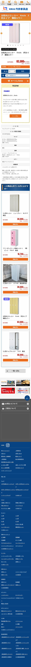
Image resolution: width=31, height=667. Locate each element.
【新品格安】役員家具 (6, 657)
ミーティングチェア (6, 495)
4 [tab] (15, 45)
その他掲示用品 (19, 613)
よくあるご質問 (4, 465)
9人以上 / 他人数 (19, 524)
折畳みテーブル (19, 559)
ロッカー (3, 513)
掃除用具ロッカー (20, 527)
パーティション (19, 621)
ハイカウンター (4, 595)
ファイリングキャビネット (7, 545)
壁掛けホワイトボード (6, 611)
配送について (19, 456)
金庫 (2, 624)
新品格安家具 (4, 634)
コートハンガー (19, 626)
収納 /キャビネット (5, 534)
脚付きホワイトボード (21, 611)
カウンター (3, 592)
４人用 (17, 518)
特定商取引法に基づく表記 (7, 462)
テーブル (3, 553)
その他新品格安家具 (20, 657)
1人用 (2, 515)
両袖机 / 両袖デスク (20, 502)
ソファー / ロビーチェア (21, 572)
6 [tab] (21, 45)
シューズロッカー (5, 527)
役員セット (18, 585)
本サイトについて (5, 450)
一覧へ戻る (15, 371)
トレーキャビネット (20, 543)
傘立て (2, 626)
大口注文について (20, 467)
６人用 (17, 521)
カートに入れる (17, 81)
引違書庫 (3, 540)
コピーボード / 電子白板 (6, 613)
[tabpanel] (15, 33)
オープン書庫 (19, 540)
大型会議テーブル (20, 556)
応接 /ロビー (4, 569)
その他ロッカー (4, 530)
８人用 (2, 524)
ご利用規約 (3, 459)
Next (29, 33)
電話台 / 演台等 (4, 603)
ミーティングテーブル (6, 556)
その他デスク (19, 508)
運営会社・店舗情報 (6, 456)
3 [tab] (13, 45)
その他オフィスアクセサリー (8, 629)
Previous (1, 33)
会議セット (18, 561)
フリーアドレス (19, 505)
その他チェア (19, 495)
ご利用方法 (18, 450)
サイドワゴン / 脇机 (5, 508)
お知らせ (3, 453)
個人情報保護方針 (20, 459)
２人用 (17, 515)
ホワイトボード (4, 608)
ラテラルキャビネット (6, 543)
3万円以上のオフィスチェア (22, 489)
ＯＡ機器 (18, 624)
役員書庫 (18, 582)
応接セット (3, 572)
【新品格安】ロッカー (6, 648)
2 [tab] (10, 45)
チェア (2, 481)
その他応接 (18, 574)
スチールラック (19, 545)
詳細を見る (15, 224)
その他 (2, 618)
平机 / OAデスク (5, 505)
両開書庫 (18, 537)
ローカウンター (19, 595)
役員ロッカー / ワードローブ (7, 585)
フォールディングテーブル (7, 559)
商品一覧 (3, 476)
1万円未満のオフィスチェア (7, 484)
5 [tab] (18, 45)
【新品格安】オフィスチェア (8, 637)
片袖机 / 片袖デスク (5, 502)
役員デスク (3, 582)
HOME (2, 445)
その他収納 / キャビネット (7, 548)
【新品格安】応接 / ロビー (22, 654)
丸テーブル (3, 561)
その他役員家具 (4, 587)
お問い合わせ (19, 453)
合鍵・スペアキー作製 (21, 465)
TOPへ (27, 398)
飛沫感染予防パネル (6, 621)
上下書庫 (3, 537)
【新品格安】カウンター (7, 654)
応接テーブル (4, 574)
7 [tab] (23, 45)
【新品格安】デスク (6, 642)
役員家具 (3, 579)
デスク (2, 500)
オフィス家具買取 (5, 467)
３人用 (2, 518)
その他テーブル (4, 564)
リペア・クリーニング (6, 470)
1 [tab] (8, 45)
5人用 (2, 521)
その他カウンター (20, 598)
